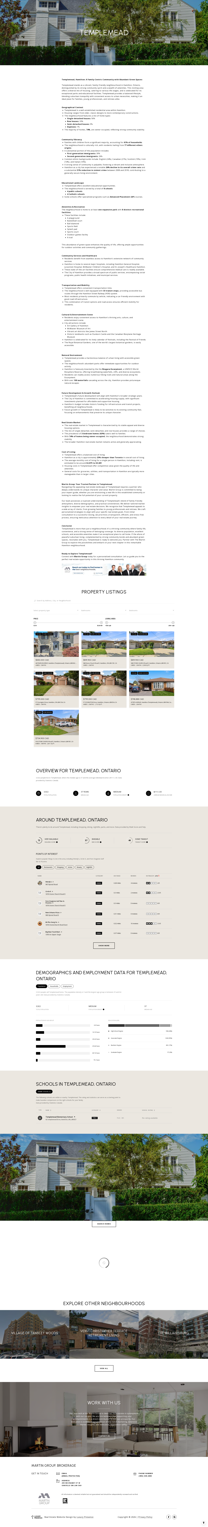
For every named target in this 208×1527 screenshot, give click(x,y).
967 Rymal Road (52, 884)
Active (71, 867)
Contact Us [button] (104, 1436)
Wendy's (49, 882)
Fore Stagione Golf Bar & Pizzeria (55, 902)
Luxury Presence (85, 1517)
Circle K (48, 891)
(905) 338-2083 (145, 1476)
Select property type (42, 610)
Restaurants (49, 867)
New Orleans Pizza (52, 912)
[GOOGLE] (174, 1517)
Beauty (80, 867)
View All (104, 1368)
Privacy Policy (145, 1517)
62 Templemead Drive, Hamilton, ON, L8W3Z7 (61, 1119)
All (39, 867)
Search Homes (104, 1224)
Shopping (61, 867)
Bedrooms (133, 610)
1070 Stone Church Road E (55, 894)
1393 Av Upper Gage (53, 934)
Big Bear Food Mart (53, 932)
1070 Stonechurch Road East (56, 925)
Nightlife (90, 867)
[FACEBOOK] (168, 1517)
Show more (104, 946)
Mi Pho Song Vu (51, 922)
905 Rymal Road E (52, 915)
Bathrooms (85, 610)
